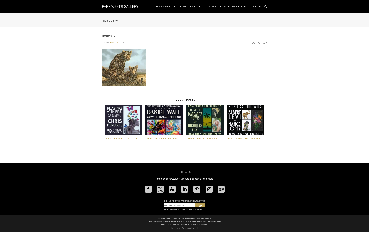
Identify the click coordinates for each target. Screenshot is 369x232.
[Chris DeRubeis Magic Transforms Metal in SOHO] (123, 120)
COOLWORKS (175, 218)
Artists (182, 6)
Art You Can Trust (207, 6)
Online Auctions (162, 6)
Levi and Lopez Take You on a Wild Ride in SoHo (246, 139)
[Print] (253, 43)
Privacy (204, 224)
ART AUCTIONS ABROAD (202, 218)
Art (174, 6)
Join (199, 206)
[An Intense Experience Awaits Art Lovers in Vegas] (164, 120)
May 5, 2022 (115, 43)
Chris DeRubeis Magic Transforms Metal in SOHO (124, 139)
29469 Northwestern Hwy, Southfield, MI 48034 (202, 221)
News (243, 6)
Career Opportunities (190, 224)
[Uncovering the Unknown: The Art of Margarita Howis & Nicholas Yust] (205, 120)
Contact (176, 224)
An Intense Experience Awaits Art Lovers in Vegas (165, 139)
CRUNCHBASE (187, 218)
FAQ (169, 224)
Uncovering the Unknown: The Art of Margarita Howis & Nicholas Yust (206, 139)
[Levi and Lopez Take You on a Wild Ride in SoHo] (245, 120)
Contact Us (255, 6)
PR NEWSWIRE (163, 218)
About (192, 6)
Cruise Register (228, 6)
